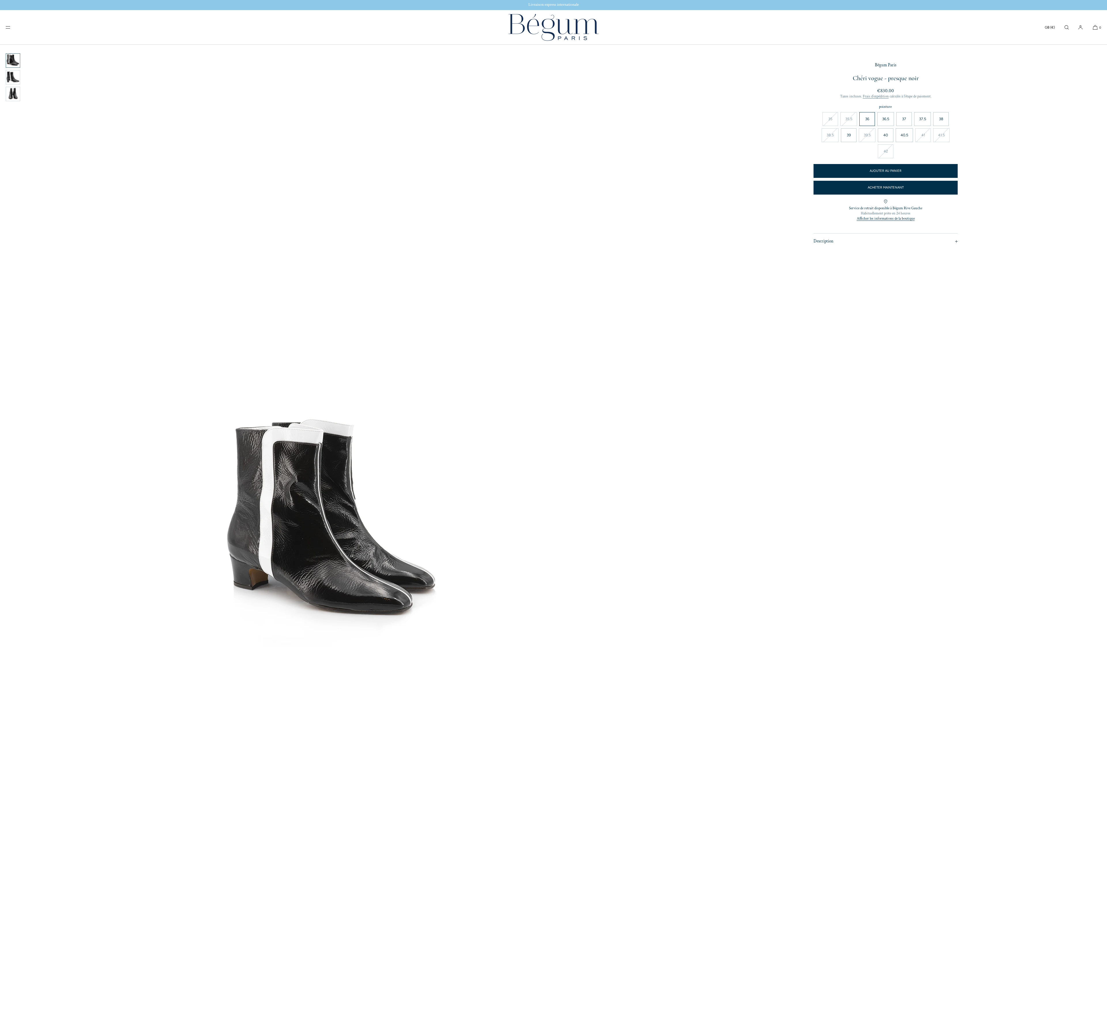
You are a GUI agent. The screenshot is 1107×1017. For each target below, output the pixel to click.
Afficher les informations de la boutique (886, 218)
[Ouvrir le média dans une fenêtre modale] (332, 531)
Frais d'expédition (876, 96)
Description (823, 241)
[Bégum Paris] (553, 27)
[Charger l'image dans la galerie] (13, 60)
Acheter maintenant (886, 187)
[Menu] (13, 27)
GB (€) (1050, 27)
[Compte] (1080, 27)
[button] (1067, 27)
